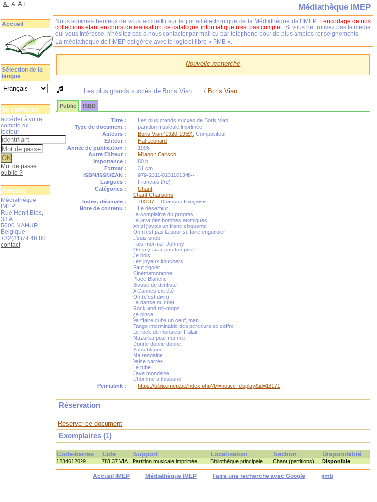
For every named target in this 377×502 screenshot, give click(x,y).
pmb (327, 476)
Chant (145, 189)
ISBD (89, 106)
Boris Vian (222, 91)
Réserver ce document (90, 423)
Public (68, 106)
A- (6, 4)
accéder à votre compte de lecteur (21, 125)
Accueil (12, 24)
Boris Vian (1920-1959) (165, 134)
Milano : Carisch (157, 154)
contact (10, 244)
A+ (22, 4)
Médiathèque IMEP (171, 476)
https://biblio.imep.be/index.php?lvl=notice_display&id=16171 (209, 386)
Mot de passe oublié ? (19, 169)
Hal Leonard (152, 141)
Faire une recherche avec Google (259, 476)
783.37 (146, 201)
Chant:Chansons (153, 195)
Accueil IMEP (111, 476)
